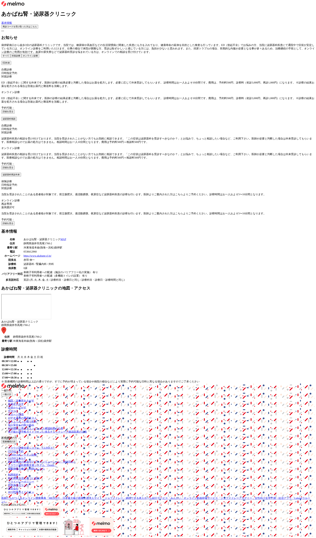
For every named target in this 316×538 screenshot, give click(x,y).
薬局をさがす (16, 404)
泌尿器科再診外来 (11, 174)
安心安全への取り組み (21, 424)
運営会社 (13, 488)
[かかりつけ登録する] (2, 30)
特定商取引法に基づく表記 (24, 478)
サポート (13, 411)
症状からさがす (17, 407)
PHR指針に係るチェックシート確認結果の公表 (35, 428)
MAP (63, 239)
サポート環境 (16, 414)
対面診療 (16, 55)
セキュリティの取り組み (22, 421)
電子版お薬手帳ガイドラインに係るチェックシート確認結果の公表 (47, 431)
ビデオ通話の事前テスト (22, 418)
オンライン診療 (30, 55)
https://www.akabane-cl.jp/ (37, 255)
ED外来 (6, 63)
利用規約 (13, 474)
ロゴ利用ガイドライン (21, 492)
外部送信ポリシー (18, 485)
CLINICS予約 (16, 451)
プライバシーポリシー (21, 481)
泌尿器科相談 (9, 119)
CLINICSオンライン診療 (22, 454)
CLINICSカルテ (17, 458)
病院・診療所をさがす (21, 400)
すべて (6, 55)
